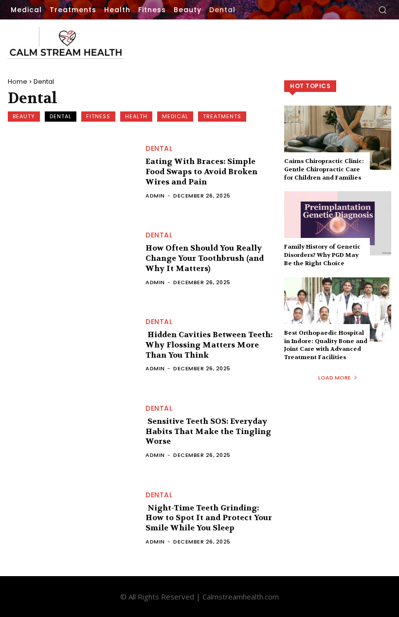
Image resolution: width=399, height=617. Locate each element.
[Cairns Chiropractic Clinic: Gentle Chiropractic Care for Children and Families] (337, 138)
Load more (334, 377)
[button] (382, 9)
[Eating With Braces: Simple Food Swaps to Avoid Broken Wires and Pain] (72, 172)
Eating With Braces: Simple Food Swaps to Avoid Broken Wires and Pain (201, 171)
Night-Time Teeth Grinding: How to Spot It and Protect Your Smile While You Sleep (208, 518)
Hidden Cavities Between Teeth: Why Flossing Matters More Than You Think (208, 344)
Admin (155, 196)
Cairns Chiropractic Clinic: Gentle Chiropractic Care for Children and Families (324, 169)
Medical (175, 116)
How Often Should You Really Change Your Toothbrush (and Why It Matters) (204, 258)
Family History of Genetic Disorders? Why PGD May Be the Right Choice (322, 255)
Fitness (98, 116)
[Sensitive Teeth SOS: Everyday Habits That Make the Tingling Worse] (72, 431)
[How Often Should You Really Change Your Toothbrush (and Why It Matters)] (72, 258)
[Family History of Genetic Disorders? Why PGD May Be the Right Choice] (337, 223)
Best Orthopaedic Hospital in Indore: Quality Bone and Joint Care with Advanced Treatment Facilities (325, 345)
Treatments (222, 116)
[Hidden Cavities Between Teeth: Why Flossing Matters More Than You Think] (72, 345)
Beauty (24, 116)
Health (136, 116)
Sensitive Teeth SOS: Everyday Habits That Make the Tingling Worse (208, 431)
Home (17, 81)
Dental (61, 116)
